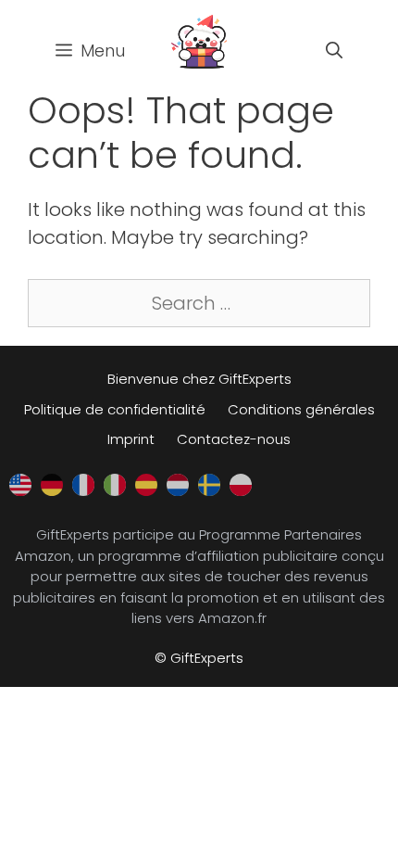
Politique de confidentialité (114, 409)
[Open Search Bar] (334, 51)
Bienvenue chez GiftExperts (199, 378)
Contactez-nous (234, 439)
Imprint (131, 439)
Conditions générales (301, 409)
